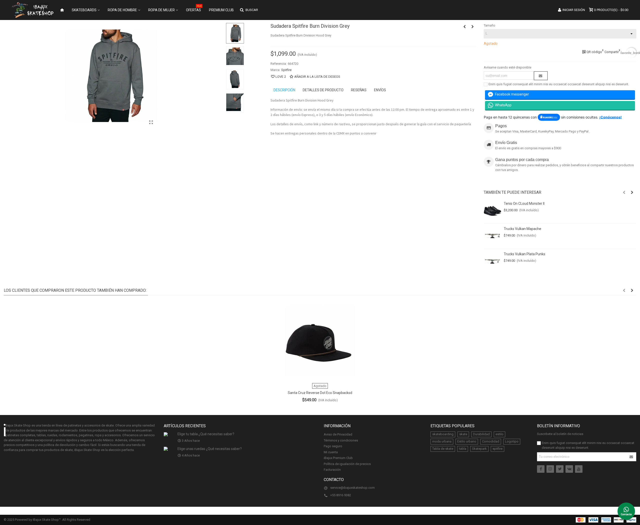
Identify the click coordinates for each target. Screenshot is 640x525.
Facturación (332, 470)
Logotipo (511, 441)
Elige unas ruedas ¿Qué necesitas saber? (210, 449)
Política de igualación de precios (347, 464)
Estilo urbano (466, 441)
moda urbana (442, 441)
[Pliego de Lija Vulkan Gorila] (472, 26)
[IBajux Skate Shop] (32, 10)
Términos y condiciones (341, 440)
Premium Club (221, 10)
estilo (500, 434)
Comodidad (490, 441)
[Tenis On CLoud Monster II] (492, 211)
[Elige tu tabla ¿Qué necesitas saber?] (169, 434)
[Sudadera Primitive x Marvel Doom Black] (464, 26)
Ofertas (194, 9)
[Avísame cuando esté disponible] (541, 75)
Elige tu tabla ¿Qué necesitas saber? (206, 434)
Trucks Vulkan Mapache (522, 229)
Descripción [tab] (284, 90)
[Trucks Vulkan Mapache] (492, 236)
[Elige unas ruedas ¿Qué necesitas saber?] (169, 448)
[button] (624, 192)
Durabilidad (481, 434)
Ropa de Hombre (122, 10)
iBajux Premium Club (338, 458)
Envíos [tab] (380, 90)
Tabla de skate (442, 448)
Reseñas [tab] (358, 90)
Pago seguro (333, 446)
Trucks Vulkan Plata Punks (524, 254)
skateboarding (443, 434)
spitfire (497, 448)
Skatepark (479, 448)
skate (463, 434)
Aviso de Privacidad (338, 434)
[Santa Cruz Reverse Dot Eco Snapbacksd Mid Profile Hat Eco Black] (320, 340)
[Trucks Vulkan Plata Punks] (492, 262)
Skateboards (84, 10)
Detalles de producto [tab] (323, 90)
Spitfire (286, 70)
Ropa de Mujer (161, 10)
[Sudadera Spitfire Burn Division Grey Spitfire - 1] (151, 122)
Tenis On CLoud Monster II (524, 204)
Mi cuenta (331, 452)
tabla (462, 448)
